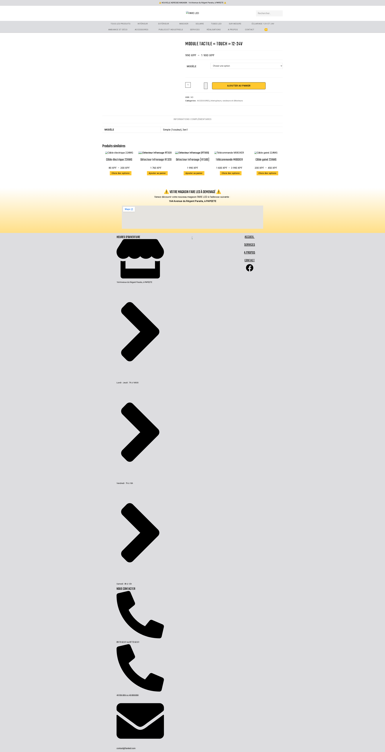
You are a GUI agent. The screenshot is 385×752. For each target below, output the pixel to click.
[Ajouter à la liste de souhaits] (206, 86)
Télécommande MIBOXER (229, 159)
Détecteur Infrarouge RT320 (155, 159)
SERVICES (249, 244)
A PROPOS (249, 252)
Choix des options (121, 173)
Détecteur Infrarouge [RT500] (192, 159)
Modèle (191, 66)
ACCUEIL (249, 236)
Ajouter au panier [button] (157, 173)
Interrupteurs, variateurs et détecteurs (227, 101)
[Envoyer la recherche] (280, 13)
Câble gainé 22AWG (266, 159)
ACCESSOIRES (203, 101)
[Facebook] (249, 268)
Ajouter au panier (239, 86)
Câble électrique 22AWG (119, 159)
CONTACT (250, 260)
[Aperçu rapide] (108, 173)
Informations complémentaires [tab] (192, 119)
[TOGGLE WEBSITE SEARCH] (276, 30)
